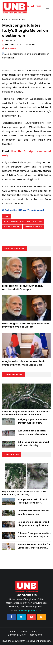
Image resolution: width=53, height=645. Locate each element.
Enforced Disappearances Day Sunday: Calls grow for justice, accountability (34, 535)
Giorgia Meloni (12, 227)
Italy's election (33, 227)
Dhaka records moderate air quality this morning (33, 512)
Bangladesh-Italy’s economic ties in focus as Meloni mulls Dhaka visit (23, 363)
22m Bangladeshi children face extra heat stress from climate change (33, 432)
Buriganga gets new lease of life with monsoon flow (33, 421)
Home (5, 19)
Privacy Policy (30, 631)
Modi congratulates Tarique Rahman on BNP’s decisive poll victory (26, 325)
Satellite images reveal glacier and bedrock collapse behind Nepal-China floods (26, 413)
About (14, 631)
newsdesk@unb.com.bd (26, 610)
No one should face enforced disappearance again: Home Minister (33, 523)
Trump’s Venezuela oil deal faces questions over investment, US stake (32, 501)
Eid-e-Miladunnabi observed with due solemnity (33, 444)
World (15, 19)
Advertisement (17, 635)
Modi (6, 216)
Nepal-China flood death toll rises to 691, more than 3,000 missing (24, 493)
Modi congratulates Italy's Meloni (23, 221)
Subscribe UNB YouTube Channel (24, 210)
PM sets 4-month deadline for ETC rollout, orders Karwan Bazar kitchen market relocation (34, 546)
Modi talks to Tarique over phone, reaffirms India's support (22, 287)
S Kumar (12, 48)
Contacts (35, 635)
